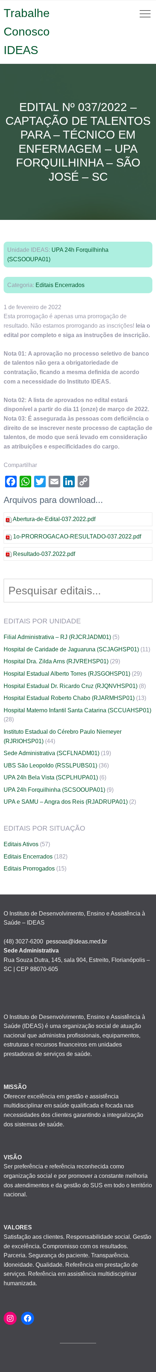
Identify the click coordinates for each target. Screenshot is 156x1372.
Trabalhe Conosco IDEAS (27, 32)
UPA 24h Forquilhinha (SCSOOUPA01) (54, 790)
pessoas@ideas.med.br (76, 941)
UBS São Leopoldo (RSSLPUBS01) (50, 765)
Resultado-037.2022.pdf (44, 554)
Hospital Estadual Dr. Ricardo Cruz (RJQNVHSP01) (70, 686)
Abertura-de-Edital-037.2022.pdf (54, 519)
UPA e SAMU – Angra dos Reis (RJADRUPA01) (66, 802)
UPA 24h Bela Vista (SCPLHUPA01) (51, 777)
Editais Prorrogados (29, 868)
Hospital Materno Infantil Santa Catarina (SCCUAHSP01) (77, 710)
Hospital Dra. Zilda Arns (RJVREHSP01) (56, 661)
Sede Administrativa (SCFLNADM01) (51, 753)
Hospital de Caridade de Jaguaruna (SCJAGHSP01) (71, 649)
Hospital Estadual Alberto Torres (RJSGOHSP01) (67, 674)
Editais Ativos (21, 844)
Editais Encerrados (60, 285)
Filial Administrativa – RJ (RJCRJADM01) (57, 637)
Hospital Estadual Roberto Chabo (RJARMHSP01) (69, 698)
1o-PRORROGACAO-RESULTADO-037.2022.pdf (77, 536)
